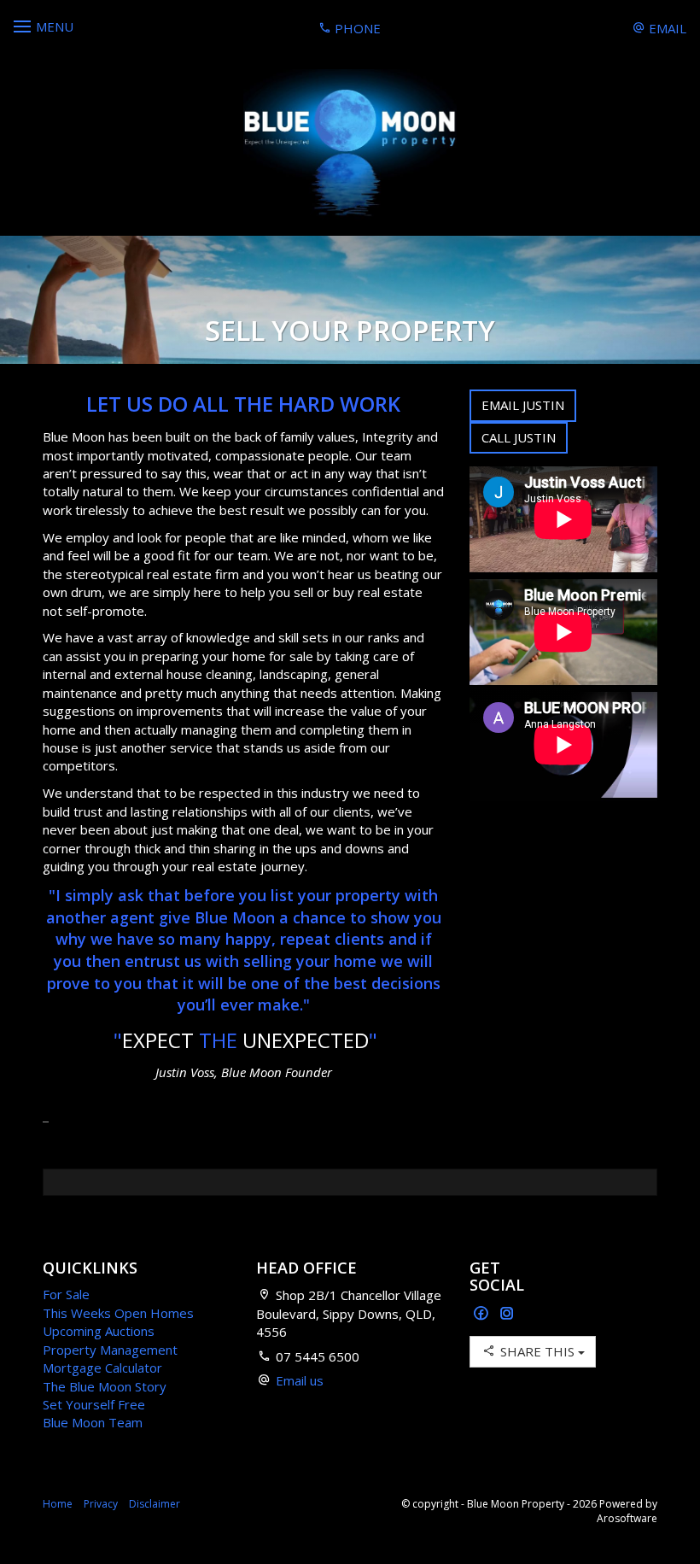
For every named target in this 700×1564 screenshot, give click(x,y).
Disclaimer (154, 1504)
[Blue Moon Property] (350, 144)
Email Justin (522, 404)
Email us (300, 1380)
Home (58, 1504)
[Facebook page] (483, 1314)
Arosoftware (627, 1518)
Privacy (101, 1504)
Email (665, 28)
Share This (537, 1351)
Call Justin (518, 437)
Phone (356, 28)
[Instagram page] (507, 1314)
